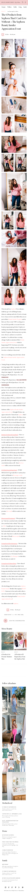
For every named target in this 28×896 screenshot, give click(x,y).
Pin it (16, 614)
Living (20, 7)
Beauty (3, 11)
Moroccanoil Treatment (8, 518)
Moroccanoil (15, 536)
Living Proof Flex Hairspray (9, 543)
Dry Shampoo (14, 556)
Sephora (13, 309)
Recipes (3, 7)
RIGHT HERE (22, 405)
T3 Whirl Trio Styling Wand (9, 470)
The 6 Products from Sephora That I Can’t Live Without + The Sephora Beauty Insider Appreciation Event (13, 22)
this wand (9, 511)
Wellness (9, 7)
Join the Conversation (15, 620)
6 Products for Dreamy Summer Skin (6, 657)
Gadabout (22, 890)
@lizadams (12, 683)
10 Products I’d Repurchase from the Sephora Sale (19, 657)
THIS (4, 526)
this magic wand (17, 475)
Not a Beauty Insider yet (8, 403)
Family (25, 7)
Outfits (15, 7)
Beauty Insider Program (15, 319)
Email (22, 614)
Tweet (19, 614)
